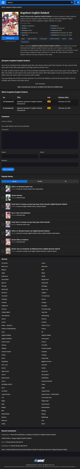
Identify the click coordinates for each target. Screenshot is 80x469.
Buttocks (4, 292)
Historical (45, 371)
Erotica (30, 189)
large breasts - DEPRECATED (50, 394)
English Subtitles (7, 338)
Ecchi (29, 251)
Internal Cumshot (47, 381)
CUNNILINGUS (6, 312)
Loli (3, 397)
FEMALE (4, 348)
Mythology (45, 417)
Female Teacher (6, 351)
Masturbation (46, 407)
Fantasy (4, 345)
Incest (3, 381)
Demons (44, 319)
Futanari (44, 355)
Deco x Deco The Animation (20, 213)
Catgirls (44, 292)
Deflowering (45, 315)
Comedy (25, 189)
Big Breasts (45, 279)
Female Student (54, 38)
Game (3, 358)
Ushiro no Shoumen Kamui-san (21, 187)
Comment (5, 129)
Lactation (4, 391)
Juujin (43, 388)
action (43, 263)
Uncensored (24, 42)
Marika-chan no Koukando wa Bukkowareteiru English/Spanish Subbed (35, 249)
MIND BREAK (5, 414)
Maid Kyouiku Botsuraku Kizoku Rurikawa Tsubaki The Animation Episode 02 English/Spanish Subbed (37, 449)
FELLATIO (44, 345)
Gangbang (5, 361)
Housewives (45, 374)
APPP (29, 28)
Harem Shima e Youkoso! (19, 240)
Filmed (4, 355)
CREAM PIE (5, 306)
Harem (64, 38)
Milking (44, 410)
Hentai (44, 368)
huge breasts (6, 378)
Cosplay (44, 302)
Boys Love (45, 289)
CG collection (45, 296)
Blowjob (4, 286)
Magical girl (45, 401)
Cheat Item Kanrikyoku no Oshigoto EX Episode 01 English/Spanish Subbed (33, 434)
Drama (44, 328)
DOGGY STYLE (46, 325)
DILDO (4, 322)
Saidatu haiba (6, 438)
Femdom (44, 351)
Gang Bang (45, 358)
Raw (34, 189)
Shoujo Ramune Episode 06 (14, 442)
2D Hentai (5, 263)
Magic (3, 401)
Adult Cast (5, 266)
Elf (42, 332)
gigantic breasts (46, 361)
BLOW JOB (45, 283)
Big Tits (4, 283)
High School (5, 371)
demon (4, 319)
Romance (44, 251)
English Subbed (27, 206)
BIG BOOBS (5, 279)
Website (4, 160)
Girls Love (5, 365)
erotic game (43, 38)
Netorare (4, 420)
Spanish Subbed (41, 206)
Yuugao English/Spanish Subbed (21, 438)
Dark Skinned (5, 315)
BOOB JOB (5, 289)
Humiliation (45, 378)
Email (42, 152)
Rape (70, 38)
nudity (3, 424)
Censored (19, 189)
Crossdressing (46, 309)
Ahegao (4, 269)
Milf (3, 410)
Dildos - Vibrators (7, 325)
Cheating (4, 299)
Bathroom (5, 276)
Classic (44, 299)
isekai (43, 384)
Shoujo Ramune (16, 195)
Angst (43, 273)
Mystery (4, 417)
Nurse (43, 424)
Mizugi (44, 414)
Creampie (44, 306)
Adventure (45, 266)
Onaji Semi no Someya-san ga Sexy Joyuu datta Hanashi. (30, 222)
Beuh (3, 449)
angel (23, 38)
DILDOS (44, 322)
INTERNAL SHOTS (7, 384)
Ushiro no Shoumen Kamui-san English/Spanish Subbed (30, 231)
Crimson (4, 309)
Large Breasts (6, 394)
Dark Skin (44, 312)
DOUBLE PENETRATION (9, 328)
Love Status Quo (47, 397)
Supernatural (39, 189)
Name (4, 152)
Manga (4, 407)
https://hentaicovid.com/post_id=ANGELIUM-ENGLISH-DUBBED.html (40, 87)
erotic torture (6, 342)
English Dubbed (32, 38)
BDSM (43, 276)
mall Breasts (45, 404)
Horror (4, 374)
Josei (3, 388)
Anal (43, 269)
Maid (3, 404)
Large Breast (46, 391)
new (43, 420)
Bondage (44, 286)
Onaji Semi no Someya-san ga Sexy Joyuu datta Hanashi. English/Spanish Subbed (39, 204)
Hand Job (44, 365)
